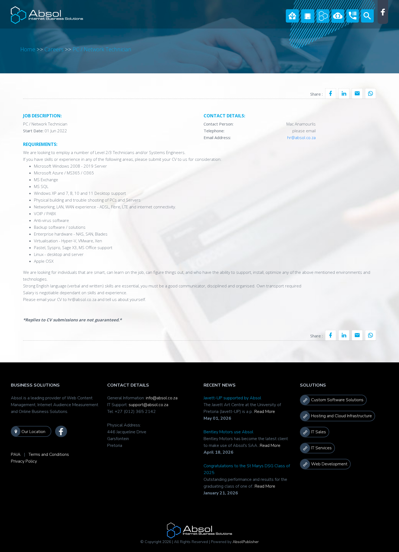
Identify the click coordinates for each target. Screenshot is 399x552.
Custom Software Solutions (336, 400)
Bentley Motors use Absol (228, 432)
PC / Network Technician (102, 49)
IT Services (321, 448)
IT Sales (318, 432)
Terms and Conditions (48, 454)
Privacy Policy (24, 461)
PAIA (16, 454)
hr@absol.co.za (301, 137)
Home (27, 49)
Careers (54, 49)
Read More (264, 412)
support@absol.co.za (148, 405)
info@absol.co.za (162, 398)
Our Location (32, 432)
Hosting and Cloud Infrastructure (341, 416)
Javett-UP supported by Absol (232, 398)
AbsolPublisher (246, 541)
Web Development (328, 464)
